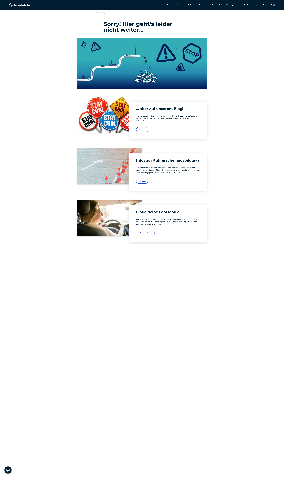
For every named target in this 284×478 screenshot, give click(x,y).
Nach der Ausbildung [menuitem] (248, 5)
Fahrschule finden (145, 233)
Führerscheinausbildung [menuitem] (222, 5)
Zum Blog (142, 129)
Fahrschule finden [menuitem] (174, 5)
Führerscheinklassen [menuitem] (197, 5)
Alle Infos (142, 181)
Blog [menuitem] (265, 5)
